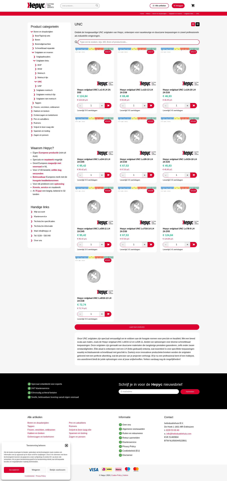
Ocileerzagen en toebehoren (46, 115)
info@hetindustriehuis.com (178, 434)
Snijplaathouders (43, 57)
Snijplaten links (42, 61)
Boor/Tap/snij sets (42, 36)
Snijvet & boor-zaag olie (44, 127)
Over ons (38, 240)
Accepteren (14, 470)
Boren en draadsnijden (43, 32)
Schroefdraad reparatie (45, 48)
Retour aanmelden (131, 438)
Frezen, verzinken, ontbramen (46, 107)
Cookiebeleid (29, 476)
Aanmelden (190, 392)
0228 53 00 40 (172, 430)
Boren (37, 40)
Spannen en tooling (42, 131)
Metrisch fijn (43, 77)
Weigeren (36, 470)
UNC (40, 82)
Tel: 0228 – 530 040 (42, 235)
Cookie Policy (116, 475)
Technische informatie (43, 226)
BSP (40, 65)
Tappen (38, 103)
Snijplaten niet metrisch (46, 99)
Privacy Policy (41, 476)
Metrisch (41, 73)
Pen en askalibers (41, 119)
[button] (66, 445)
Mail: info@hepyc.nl (42, 231)
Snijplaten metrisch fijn (45, 94)
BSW (40, 69)
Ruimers (37, 123)
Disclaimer (127, 455)
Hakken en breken (41, 111)
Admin (125, 475)
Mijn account (39, 212)
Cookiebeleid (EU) (131, 451)
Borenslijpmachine (43, 44)
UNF (40, 86)
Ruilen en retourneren (132, 433)
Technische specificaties (44, 221)
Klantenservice (40, 216)
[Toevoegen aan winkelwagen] (108, 105)
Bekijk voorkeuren (57, 470)
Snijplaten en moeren (44, 52)
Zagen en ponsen (41, 135)
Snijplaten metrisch (44, 90)
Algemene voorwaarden (133, 429)
